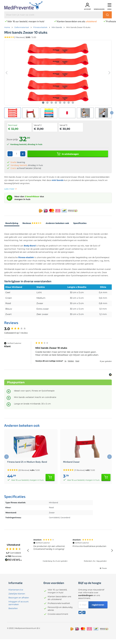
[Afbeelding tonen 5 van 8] (60, 102)
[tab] (11, 223)
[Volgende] (109, 72)
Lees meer (9, 189)
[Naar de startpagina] (25, 5)
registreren (98, 604)
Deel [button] (77, 361)
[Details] (50, 477)
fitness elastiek (26, 257)
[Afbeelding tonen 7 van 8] (68, 102)
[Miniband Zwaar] (87, 446)
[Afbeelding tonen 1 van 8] (43, 102)
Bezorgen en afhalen (18, 597)
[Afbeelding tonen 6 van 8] (64, 102)
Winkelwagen (99, 9)
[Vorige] (6, 72)
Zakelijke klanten (16, 593)
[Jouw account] (87, 5)
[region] (70, 550)
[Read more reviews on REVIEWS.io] (13, 560)
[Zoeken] (107, 14)
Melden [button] (71, 361)
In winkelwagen (70, 154)
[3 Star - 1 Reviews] (36, 223)
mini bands (57, 180)
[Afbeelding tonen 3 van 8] (52, 102)
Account (87, 9)
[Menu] (109, 5)
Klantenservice (15, 589)
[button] (28, 550)
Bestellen (13, 608)
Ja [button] (65, 361)
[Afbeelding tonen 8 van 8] (73, 102)
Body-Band (30, 245)
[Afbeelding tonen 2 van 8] (47, 102)
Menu (109, 9)
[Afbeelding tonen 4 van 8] (56, 102)
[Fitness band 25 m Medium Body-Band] (31, 446)
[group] (19, 328)
